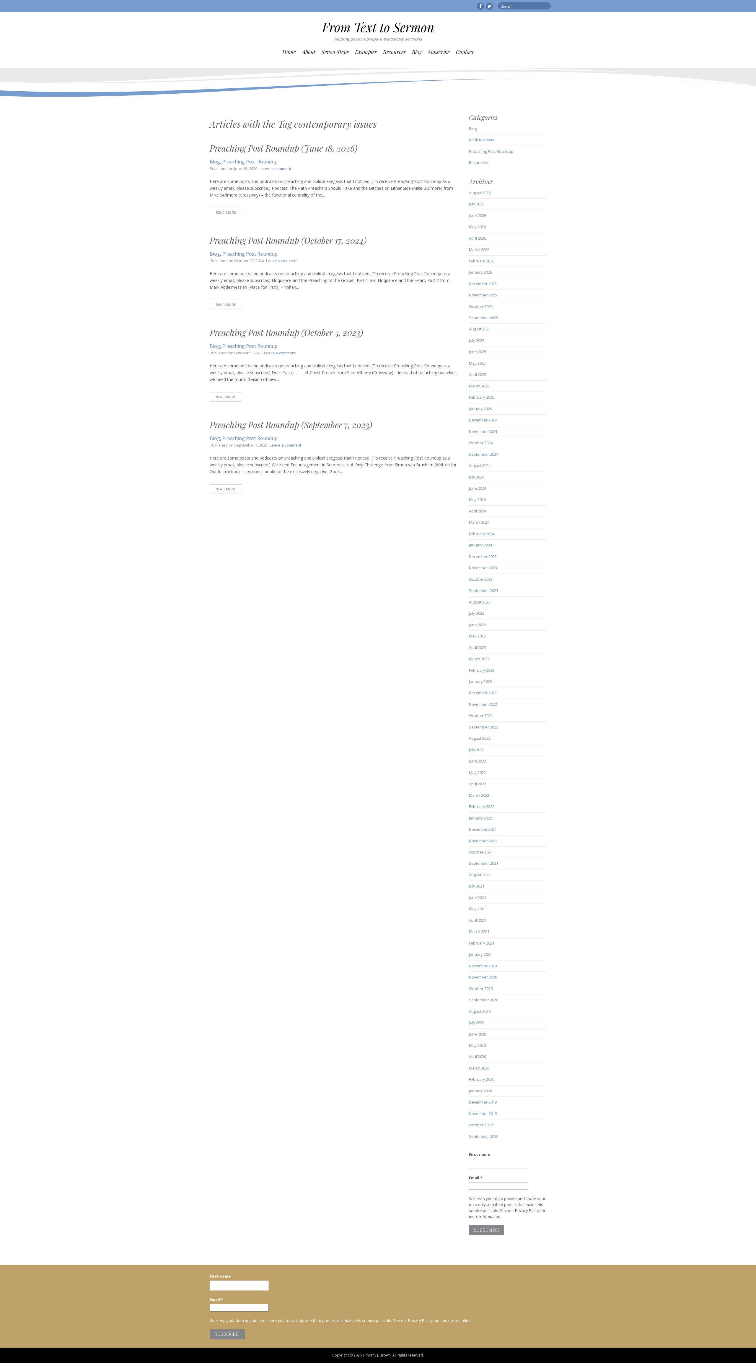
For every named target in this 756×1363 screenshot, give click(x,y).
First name (479, 1154)
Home (289, 52)
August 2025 (480, 329)
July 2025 (476, 340)
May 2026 (477, 226)
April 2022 (477, 783)
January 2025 (480, 408)
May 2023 (477, 636)
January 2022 (480, 818)
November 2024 (483, 431)
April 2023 (477, 647)
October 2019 (481, 1124)
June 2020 (477, 1034)
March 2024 (479, 522)
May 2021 (477, 908)
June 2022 (477, 761)
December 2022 (483, 692)
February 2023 (481, 670)
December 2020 (483, 965)
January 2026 (480, 272)
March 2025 (479, 386)
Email (475, 1177)
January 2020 (480, 1090)
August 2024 (480, 465)
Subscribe (439, 52)
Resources (394, 52)
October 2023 (481, 579)
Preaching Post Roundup (250, 161)
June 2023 (477, 624)
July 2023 (476, 613)
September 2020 (483, 999)
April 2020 (477, 1056)
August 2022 (480, 738)
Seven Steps (335, 52)
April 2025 (477, 374)
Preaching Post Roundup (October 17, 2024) (288, 240)
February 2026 (481, 261)
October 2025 (481, 306)
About (308, 52)
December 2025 (483, 283)
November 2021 (483, 840)
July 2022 (476, 749)
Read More (226, 212)
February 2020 (481, 1079)
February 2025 (481, 397)
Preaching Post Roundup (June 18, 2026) (283, 148)
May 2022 (477, 772)
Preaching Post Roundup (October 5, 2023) (286, 332)
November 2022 (483, 704)
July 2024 (476, 477)
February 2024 (481, 533)
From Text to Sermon (378, 27)
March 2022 (479, 795)
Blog (417, 52)
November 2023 (483, 567)
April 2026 (477, 238)
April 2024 (477, 511)
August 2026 (480, 192)
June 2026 (477, 215)
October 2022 (481, 715)
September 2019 (483, 1136)
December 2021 (483, 829)
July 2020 (476, 1022)
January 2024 (480, 545)
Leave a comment (275, 168)
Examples (366, 52)
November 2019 (483, 1113)
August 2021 (480, 874)
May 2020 (477, 1045)
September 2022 (483, 727)
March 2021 (479, 931)
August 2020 (480, 1011)
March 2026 (479, 249)
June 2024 (477, 488)
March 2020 (479, 1068)
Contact (465, 52)
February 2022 (481, 806)
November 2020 (483, 977)
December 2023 (483, 556)
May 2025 (477, 363)
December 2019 (483, 1102)
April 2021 (477, 920)
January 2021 (480, 954)
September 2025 (483, 317)
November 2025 (483, 295)
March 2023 (479, 658)
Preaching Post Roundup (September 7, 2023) (291, 424)
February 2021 (481, 943)
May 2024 (477, 499)
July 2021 (476, 886)
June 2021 (477, 897)
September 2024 (483, 454)
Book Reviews (481, 139)
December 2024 (483, 420)
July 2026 (476, 204)
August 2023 (480, 602)
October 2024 (481, 442)
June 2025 (477, 351)
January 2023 (480, 681)
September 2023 (483, 590)
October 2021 (481, 852)
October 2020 (481, 988)
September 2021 (483, 863)
